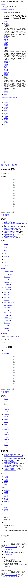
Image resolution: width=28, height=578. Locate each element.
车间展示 (6, 481)
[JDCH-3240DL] (8, 282)
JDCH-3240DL (7, 284)
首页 (2, 165)
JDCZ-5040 (6, 300)
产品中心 (6, 105)
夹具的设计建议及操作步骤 (11, 231)
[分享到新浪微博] (3, 212)
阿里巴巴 (3, 4)
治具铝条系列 (6, 256)
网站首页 (6, 102)
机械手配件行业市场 (9, 228)
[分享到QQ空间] (1, 212)
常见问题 (6, 510)
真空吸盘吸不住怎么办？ (10, 222)
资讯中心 (6, 109)
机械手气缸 (6, 265)
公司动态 (6, 507)
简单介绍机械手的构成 (10, 233)
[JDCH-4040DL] (8, 287)
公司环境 (6, 479)
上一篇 (5, 214)
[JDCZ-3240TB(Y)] (9, 272)
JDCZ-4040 (6, 295)
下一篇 (5, 215)
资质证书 (6, 482)
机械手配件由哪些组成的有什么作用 (13, 223)
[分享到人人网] (6, 212)
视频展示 (6, 107)
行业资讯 (6, 509)
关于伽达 (6, 104)
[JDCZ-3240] (7, 277)
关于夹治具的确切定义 (10, 237)
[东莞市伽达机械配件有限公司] (9, 9)
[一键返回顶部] (8, 554)
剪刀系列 (5, 259)
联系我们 (6, 110)
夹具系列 (5, 247)
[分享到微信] (8, 212)
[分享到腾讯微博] (4, 212)
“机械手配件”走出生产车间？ (11, 226)
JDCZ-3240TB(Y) (8, 274)
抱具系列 (5, 250)
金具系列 (5, 253)
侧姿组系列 (6, 244)
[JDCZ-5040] (7, 297)
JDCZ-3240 (6, 279)
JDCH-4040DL (7, 289)
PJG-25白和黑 (4, 333)
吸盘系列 (14, 165)
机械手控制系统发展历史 (10, 229)
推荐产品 (3, 268)
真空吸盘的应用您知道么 (10, 234)
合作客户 (6, 477)
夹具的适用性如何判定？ (10, 236)
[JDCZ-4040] (7, 292)
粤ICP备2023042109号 (11, 547)
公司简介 (6, 476)
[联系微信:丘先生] (9, 552)
